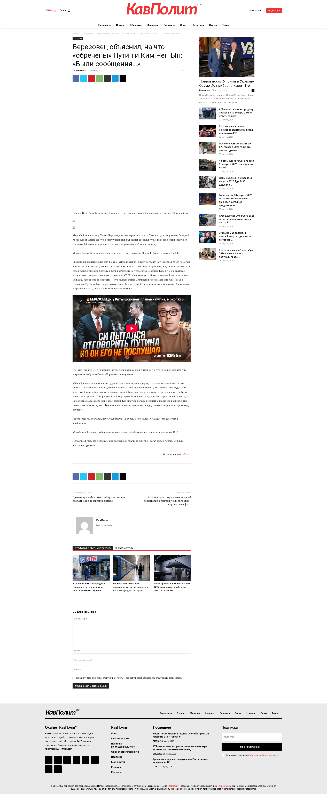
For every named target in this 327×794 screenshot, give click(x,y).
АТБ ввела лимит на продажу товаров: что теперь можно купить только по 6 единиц (89, 587)
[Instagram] (58, 760)
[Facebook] (76, 78)
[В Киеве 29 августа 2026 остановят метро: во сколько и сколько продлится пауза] (131, 568)
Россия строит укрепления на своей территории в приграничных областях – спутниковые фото (167, 501)
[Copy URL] (123, 78)
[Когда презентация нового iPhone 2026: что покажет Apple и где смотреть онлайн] (172, 568)
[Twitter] (83, 78)
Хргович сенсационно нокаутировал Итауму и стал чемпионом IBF (236, 130)
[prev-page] (75, 597)
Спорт (155, 767)
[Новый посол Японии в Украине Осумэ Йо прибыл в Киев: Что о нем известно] (226, 57)
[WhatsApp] (99, 78)
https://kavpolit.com (104, 525)
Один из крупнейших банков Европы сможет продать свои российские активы (99, 499)
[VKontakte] (48, 769)
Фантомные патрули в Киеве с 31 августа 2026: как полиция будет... (236, 164)
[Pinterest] (91, 78)
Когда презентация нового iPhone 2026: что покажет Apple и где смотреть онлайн (172, 587)
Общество (88, 33)
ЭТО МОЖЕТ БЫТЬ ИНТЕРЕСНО (93, 548)
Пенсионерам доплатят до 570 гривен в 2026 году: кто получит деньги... (235, 147)
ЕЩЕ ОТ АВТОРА (124, 548)
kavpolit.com (224, 786)
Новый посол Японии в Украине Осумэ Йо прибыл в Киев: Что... (226, 83)
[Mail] (67, 760)
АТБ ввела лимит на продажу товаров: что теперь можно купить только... (236, 112)
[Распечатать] (107, 78)
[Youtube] (58, 769)
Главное (157, 741)
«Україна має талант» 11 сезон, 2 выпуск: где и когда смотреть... (235, 236)
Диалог (187, 454)
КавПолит (80, 70)
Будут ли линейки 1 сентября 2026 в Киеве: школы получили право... (236, 253)
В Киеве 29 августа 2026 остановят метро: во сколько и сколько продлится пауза (130, 587)
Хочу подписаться (250, 747)
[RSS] (76, 760)
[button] (66, 10)
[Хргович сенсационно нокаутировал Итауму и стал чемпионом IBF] (207, 131)
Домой (76, 33)
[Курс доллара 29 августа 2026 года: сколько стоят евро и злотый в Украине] (207, 220)
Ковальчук (204, 90)
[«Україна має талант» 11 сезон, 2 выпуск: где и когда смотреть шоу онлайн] (207, 237)
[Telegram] (115, 78)
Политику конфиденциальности (264, 755)
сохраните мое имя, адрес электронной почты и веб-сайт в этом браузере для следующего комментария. (129, 678)
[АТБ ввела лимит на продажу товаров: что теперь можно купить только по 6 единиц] (91, 568)
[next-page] (80, 597)
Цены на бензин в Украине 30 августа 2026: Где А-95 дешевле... (235, 181)
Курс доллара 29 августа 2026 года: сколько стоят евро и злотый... (236, 219)
